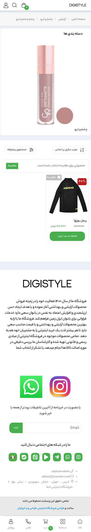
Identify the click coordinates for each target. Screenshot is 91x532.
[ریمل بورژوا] (67, 196)
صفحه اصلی (78, 19)
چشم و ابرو (46, 19)
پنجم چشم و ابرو (25, 19)
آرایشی (62, 19)
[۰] (24, 5)
